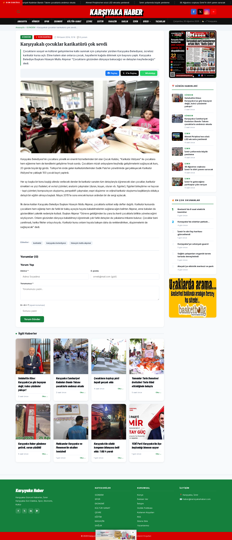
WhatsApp (150, 73)
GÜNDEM (35, 21)
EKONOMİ (58, 21)
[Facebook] (193, 12)
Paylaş (114, 73)
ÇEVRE (89, 21)
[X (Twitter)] (200, 12)
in (31, 511)
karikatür (37, 243)
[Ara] (18, 11)
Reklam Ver (142, 499)
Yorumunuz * (26, 283)
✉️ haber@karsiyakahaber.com (195, 499)
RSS (139, 517)
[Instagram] (207, 12)
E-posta (95, 271)
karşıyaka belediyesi (56, 243)
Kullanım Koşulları (145, 512)
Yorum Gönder (32, 319)
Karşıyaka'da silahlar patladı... (194, 221)
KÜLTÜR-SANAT (74, 21)
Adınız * (24, 271)
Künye (140, 495)
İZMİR (135, 21)
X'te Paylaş (131, 73)
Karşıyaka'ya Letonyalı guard (193, 244)
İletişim (140, 503)
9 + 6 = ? (32, 305)
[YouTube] (213, 12)
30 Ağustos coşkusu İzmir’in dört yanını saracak (188, 2)
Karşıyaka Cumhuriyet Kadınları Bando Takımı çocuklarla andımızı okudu (198, 121)
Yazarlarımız (143, 525)
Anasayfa (22, 21)
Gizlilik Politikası (144, 508)
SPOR (46, 21)
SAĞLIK (125, 21)
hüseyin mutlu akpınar (81, 243)
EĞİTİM (100, 21)
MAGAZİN (112, 21)
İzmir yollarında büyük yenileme (140, 2)
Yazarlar (160, 21)
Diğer (146, 21)
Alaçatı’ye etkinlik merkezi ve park (196, 266)
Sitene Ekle (142, 521)
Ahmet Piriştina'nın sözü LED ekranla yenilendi (93, 2)
